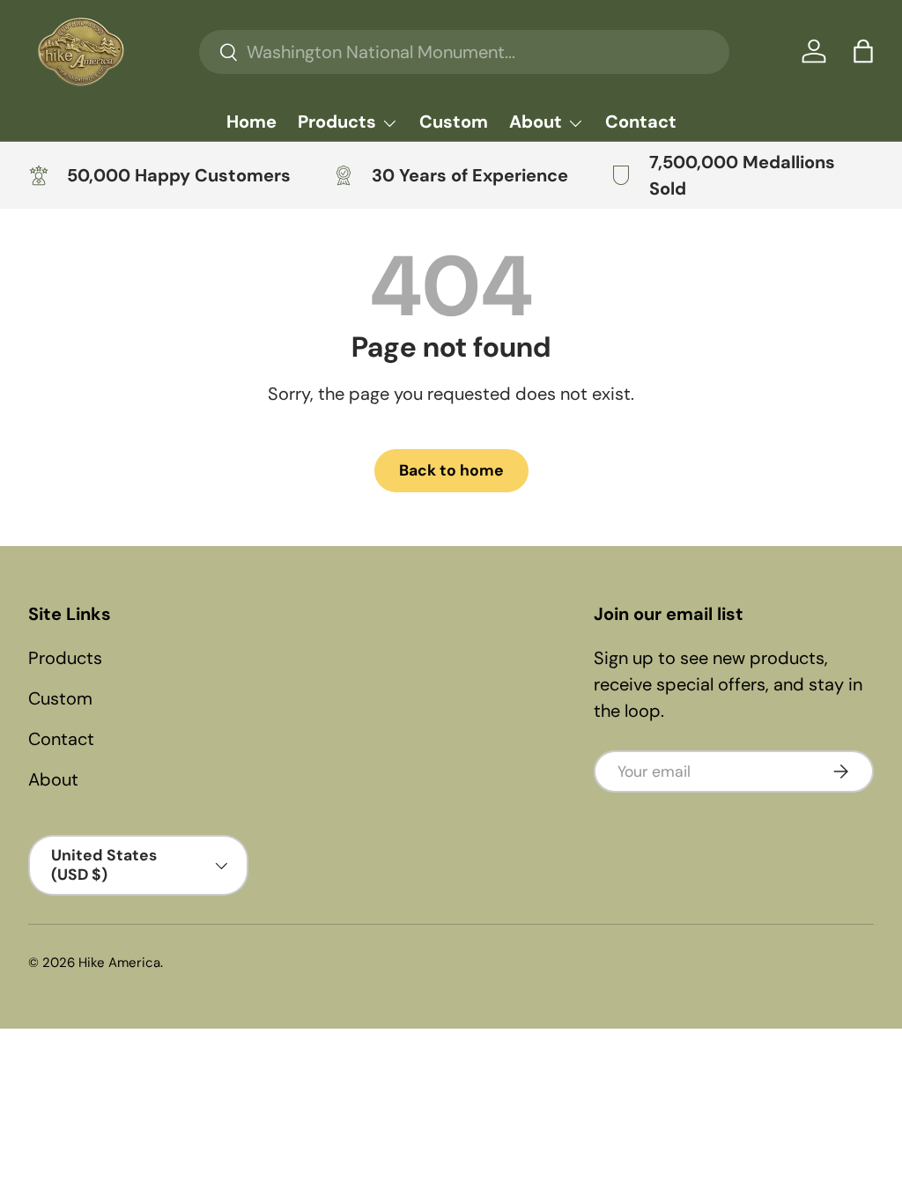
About (53, 779)
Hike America (119, 962)
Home (251, 121)
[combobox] (464, 52)
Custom (453, 121)
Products (65, 657)
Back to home (451, 470)
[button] (863, 51)
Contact (640, 121)
